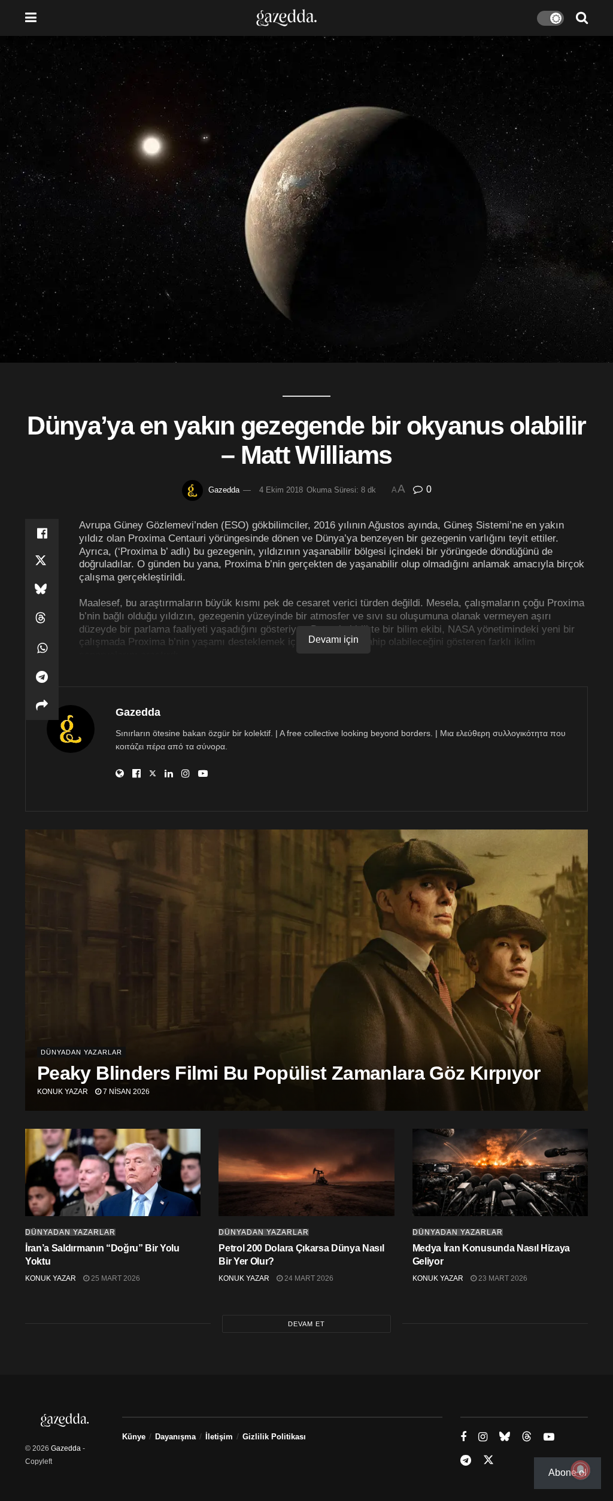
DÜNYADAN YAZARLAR (81, 1052)
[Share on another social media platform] (42, 705)
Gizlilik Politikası (274, 1436)
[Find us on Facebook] (463, 1437)
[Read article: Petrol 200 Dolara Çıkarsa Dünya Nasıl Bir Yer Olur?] (306, 1173)
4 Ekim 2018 (281, 489)
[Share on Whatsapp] (42, 648)
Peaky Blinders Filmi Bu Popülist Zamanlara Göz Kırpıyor (289, 1073)
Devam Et (306, 1323)
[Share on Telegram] (42, 677)
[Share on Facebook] (42, 533)
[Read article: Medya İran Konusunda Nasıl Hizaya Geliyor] (500, 1173)
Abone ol (567, 1472)
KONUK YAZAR (62, 1091)
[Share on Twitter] (42, 562)
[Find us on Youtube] (549, 1437)
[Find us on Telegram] (465, 1460)
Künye (133, 1436)
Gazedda (223, 489)
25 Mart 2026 (114, 1278)
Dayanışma (175, 1436)
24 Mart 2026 (308, 1278)
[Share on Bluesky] (42, 590)
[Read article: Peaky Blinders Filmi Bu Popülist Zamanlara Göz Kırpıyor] (306, 970)
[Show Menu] (31, 18)
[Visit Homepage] (286, 18)
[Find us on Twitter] (488, 1460)
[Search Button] (582, 18)
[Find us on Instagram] (482, 1437)
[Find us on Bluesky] (504, 1437)
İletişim (219, 1436)
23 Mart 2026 (502, 1278)
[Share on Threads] (42, 619)
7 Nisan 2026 (125, 1091)
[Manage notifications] (580, 1469)
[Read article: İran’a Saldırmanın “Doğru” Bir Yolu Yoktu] (113, 1173)
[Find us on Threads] (527, 1437)
